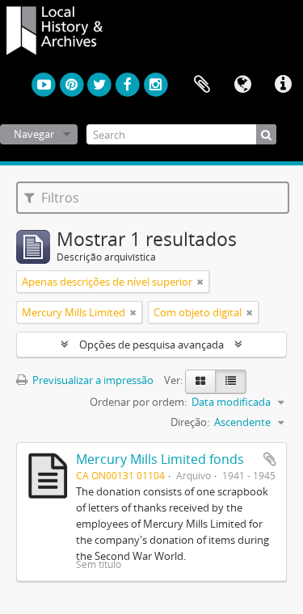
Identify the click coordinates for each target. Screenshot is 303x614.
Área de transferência (202, 85)
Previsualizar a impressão (92, 380)
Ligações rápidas (283, 85)
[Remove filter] (200, 282)
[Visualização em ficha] (200, 382)
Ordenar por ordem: (138, 402)
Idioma (242, 85)
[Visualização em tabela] (230, 382)
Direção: (189, 422)
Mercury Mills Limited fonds (160, 459)
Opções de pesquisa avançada (151, 344)
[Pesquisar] (266, 134)
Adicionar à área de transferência (270, 459)
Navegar (34, 134)
